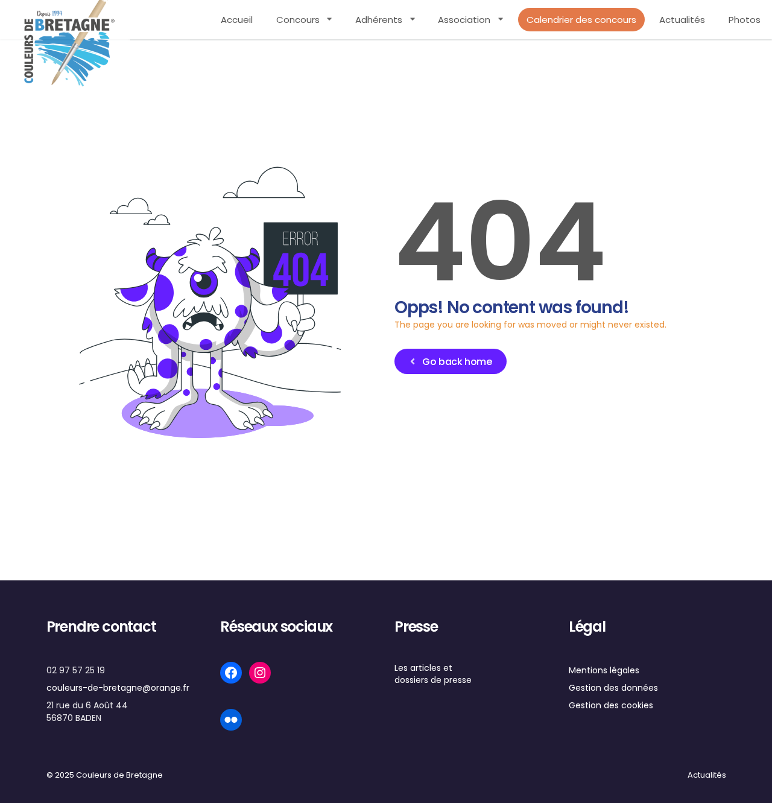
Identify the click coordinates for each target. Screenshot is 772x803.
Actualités (682, 19)
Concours (298, 19)
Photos (745, 19)
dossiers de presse (433, 680)
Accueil (237, 19)
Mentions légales (604, 670)
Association (464, 19)
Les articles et (423, 668)
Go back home (457, 362)
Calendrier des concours (581, 19)
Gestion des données (613, 688)
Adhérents (378, 19)
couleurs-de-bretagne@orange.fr (117, 688)
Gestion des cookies (611, 705)
